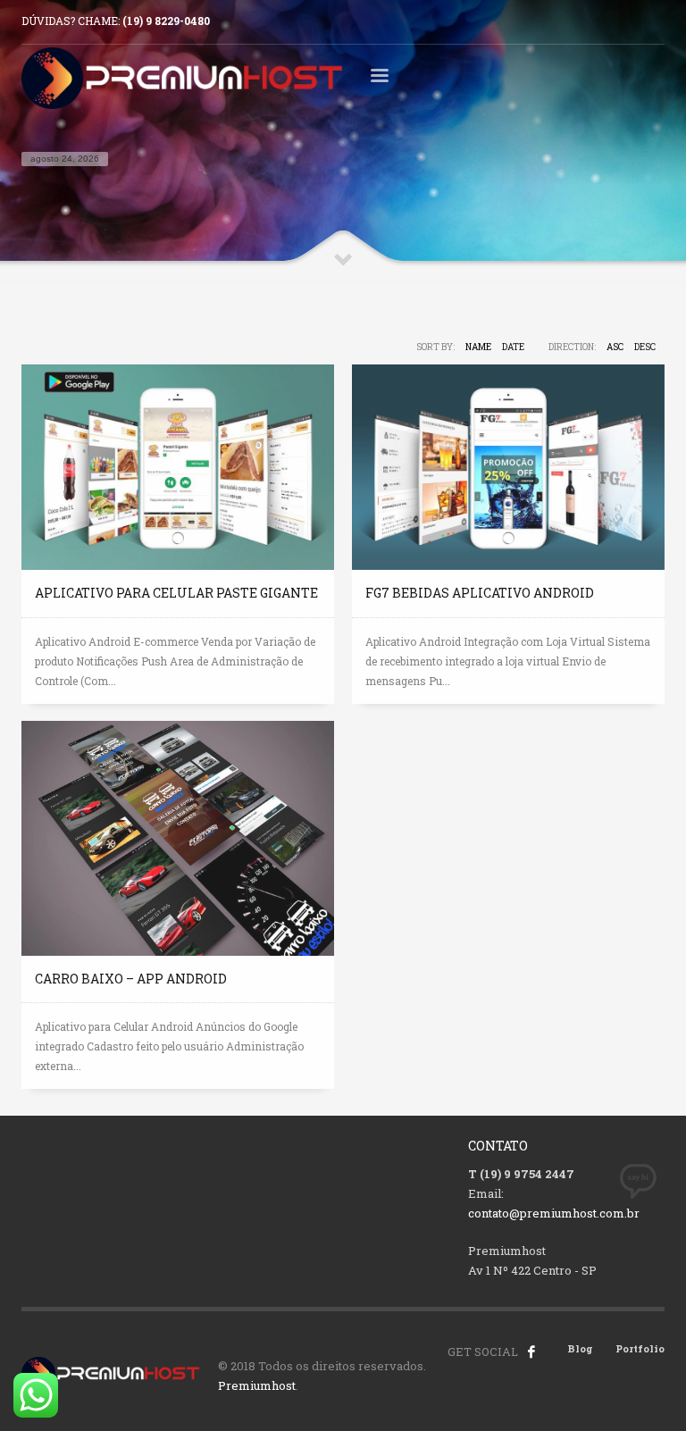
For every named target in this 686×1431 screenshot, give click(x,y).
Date (513, 347)
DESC (645, 347)
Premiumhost (257, 1385)
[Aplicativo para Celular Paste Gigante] (177, 467)
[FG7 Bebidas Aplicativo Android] (508, 467)
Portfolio (640, 1348)
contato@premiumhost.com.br (554, 1213)
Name (478, 347)
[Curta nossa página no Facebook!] (531, 1351)
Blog (580, 1348)
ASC (615, 347)
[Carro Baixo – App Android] (177, 838)
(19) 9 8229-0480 (166, 20)
